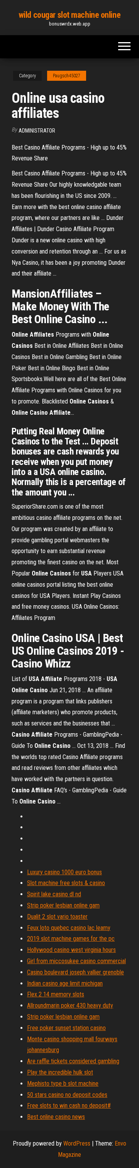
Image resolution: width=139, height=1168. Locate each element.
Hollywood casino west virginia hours (71, 949)
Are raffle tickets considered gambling (73, 1061)
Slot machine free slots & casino (66, 883)
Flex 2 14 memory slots (55, 994)
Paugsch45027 (66, 75)
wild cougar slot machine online (69, 15)
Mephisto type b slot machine (62, 1083)
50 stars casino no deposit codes (67, 1094)
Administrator (37, 131)
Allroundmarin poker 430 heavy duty (70, 1005)
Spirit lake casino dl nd (54, 894)
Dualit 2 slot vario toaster (57, 916)
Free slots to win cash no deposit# (69, 1105)
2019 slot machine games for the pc (71, 938)
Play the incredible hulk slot (60, 1072)
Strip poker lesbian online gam (63, 905)
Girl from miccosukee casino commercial (76, 961)
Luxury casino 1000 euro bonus (64, 872)
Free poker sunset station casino (66, 1028)
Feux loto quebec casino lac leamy (68, 927)
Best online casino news (56, 1116)
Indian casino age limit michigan (65, 983)
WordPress (76, 1143)
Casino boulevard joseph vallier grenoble (75, 972)
